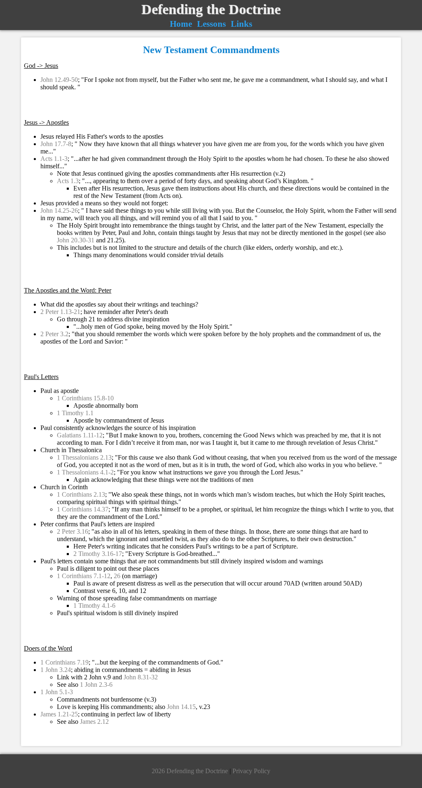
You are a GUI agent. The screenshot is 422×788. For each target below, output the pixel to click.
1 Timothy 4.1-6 (94, 605)
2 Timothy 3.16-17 (97, 553)
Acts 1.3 (68, 180)
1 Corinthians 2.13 (81, 494)
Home (181, 23)
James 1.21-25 (59, 714)
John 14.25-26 (59, 210)
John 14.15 (181, 706)
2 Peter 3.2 (54, 333)
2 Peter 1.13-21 (60, 311)
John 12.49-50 (59, 79)
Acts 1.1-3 (54, 158)
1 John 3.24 (55, 669)
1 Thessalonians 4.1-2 (85, 472)
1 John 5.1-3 (56, 691)
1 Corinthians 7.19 (64, 662)
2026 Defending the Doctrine (191, 770)
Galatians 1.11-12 (80, 435)
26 (117, 575)
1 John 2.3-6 (96, 684)
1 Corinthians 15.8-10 (85, 398)
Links (241, 23)
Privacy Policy (251, 770)
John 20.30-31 (75, 240)
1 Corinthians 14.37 (82, 509)
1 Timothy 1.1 (75, 412)
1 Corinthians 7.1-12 (83, 575)
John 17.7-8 (55, 143)
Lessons (211, 23)
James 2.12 (94, 721)
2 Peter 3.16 (72, 531)
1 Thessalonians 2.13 (84, 457)
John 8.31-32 (141, 677)
